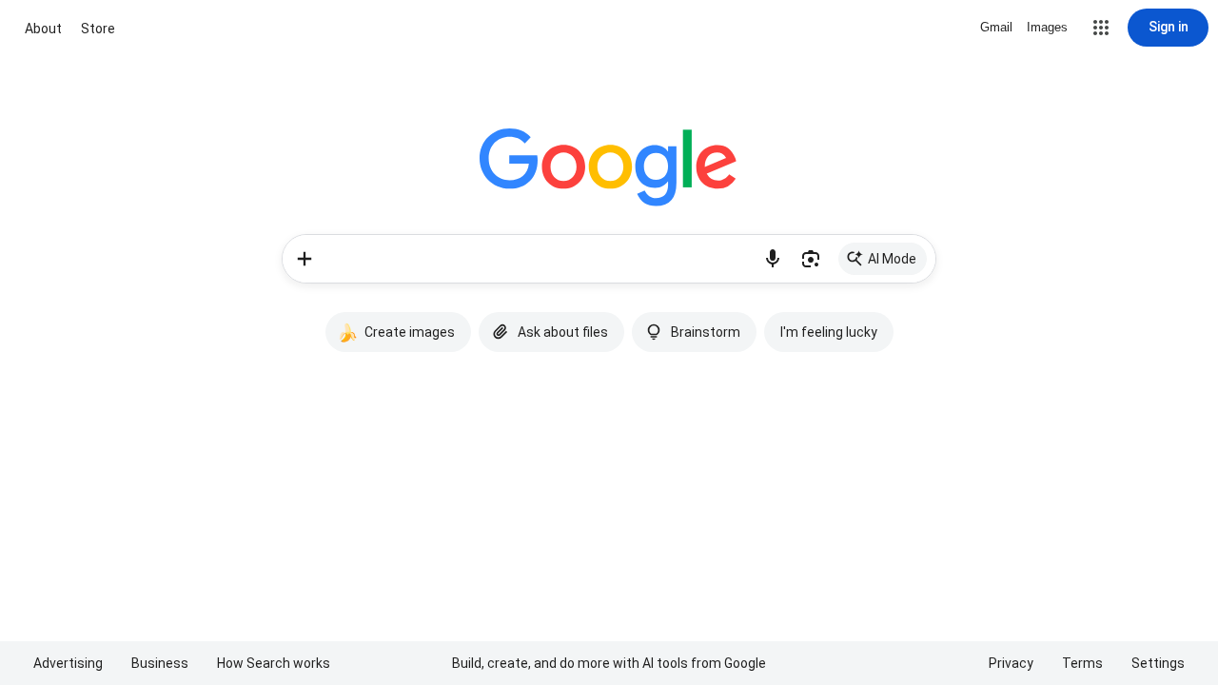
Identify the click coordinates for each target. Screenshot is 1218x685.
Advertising (68, 663)
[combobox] (540, 259)
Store (98, 28)
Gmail (996, 27)
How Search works (273, 663)
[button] (1101, 28)
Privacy (1011, 663)
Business (159, 663)
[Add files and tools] (304, 259)
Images (1047, 27)
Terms (1082, 663)
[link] (882, 259)
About (43, 28)
